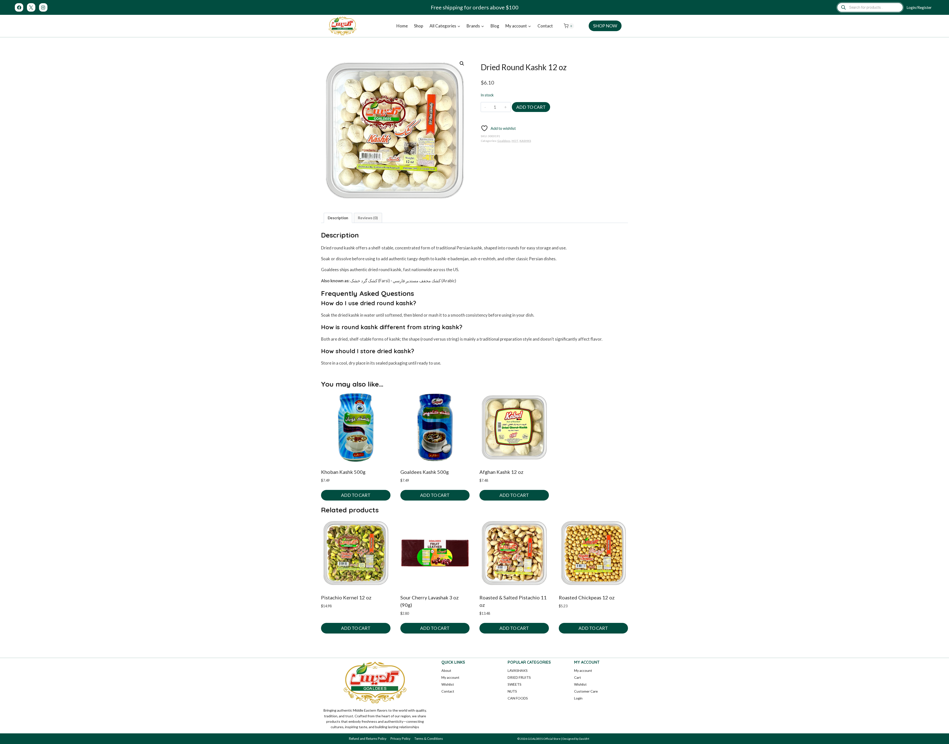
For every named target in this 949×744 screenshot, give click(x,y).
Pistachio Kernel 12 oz (346, 597)
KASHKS (525, 141)
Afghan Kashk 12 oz (501, 472)
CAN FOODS (518, 698)
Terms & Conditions (428, 739)
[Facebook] (19, 7)
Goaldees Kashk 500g (424, 472)
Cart (577, 677)
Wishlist (447, 684)
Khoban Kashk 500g (343, 472)
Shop (418, 25)
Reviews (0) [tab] (368, 218)
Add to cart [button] (355, 495)
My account (450, 677)
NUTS (512, 691)
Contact (545, 25)
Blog (495, 25)
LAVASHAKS (518, 670)
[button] (461, 63)
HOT (515, 141)
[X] (31, 7)
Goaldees (503, 141)
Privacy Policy (400, 739)
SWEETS (514, 684)
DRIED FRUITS (519, 677)
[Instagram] (43, 7)
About (446, 670)
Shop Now (605, 25)
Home (402, 25)
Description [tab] (338, 218)
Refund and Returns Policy (368, 739)
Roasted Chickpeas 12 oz (587, 597)
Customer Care (586, 691)
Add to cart (531, 107)
